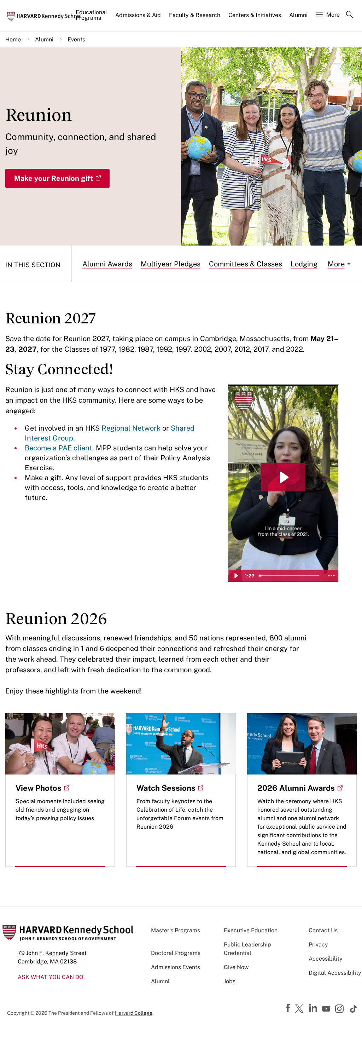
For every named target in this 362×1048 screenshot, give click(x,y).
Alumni (298, 15)
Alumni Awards (107, 264)
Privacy (318, 944)
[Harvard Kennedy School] (46, 16)
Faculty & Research (194, 15)
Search (349, 15)
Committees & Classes (245, 264)
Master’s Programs (175, 930)
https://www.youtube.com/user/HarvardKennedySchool (327, 1009)
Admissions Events (175, 967)
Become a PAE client (58, 448)
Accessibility (326, 958)
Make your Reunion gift (53, 178)
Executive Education (251, 930)
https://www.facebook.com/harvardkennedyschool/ (289, 1008)
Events (76, 39)
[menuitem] (92, 18)
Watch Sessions (165, 788)
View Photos (39, 788)
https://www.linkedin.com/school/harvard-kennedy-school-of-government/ (314, 1008)
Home (13, 39)
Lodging (304, 264)
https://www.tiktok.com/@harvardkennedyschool (354, 1009)
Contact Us (323, 930)
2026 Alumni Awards (296, 788)
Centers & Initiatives (254, 15)
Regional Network (130, 428)
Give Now (236, 967)
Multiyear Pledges (170, 264)
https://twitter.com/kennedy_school (300, 1009)
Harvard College (133, 1013)
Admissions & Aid (138, 15)
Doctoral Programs (175, 953)
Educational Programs (91, 15)
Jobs (229, 981)
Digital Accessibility (335, 972)
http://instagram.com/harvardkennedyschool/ (340, 1009)
